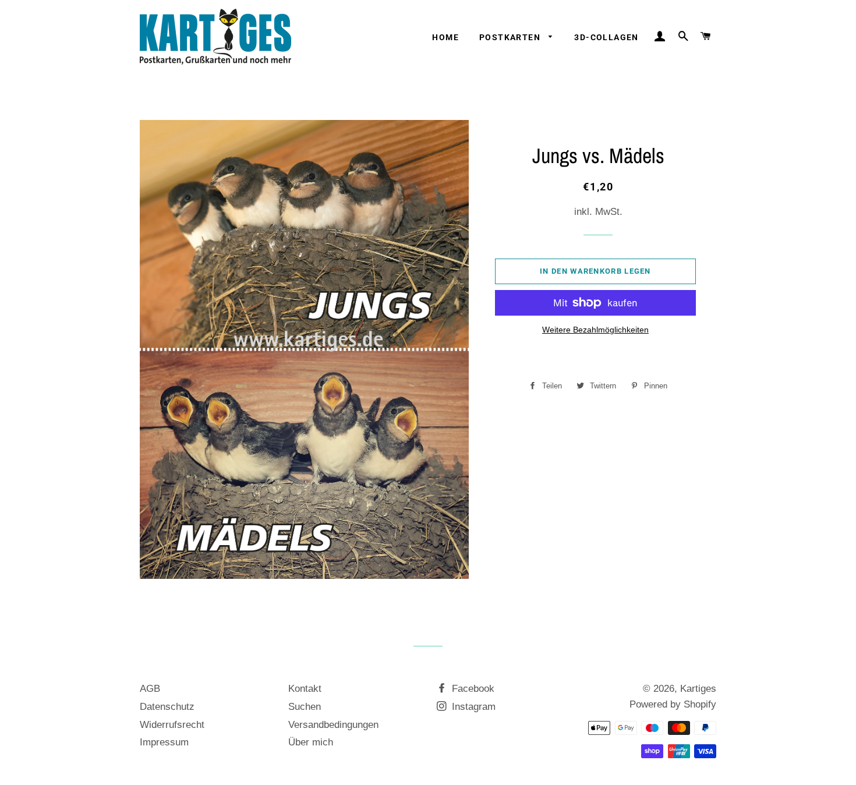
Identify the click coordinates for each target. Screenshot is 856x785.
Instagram (472, 706)
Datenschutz (167, 706)
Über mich (310, 742)
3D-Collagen (606, 37)
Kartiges (698, 688)
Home (445, 37)
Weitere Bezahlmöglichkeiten (595, 329)
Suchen (304, 706)
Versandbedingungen (333, 724)
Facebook (471, 688)
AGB (150, 688)
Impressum (164, 742)
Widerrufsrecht (172, 724)
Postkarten (511, 37)
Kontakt (304, 688)
